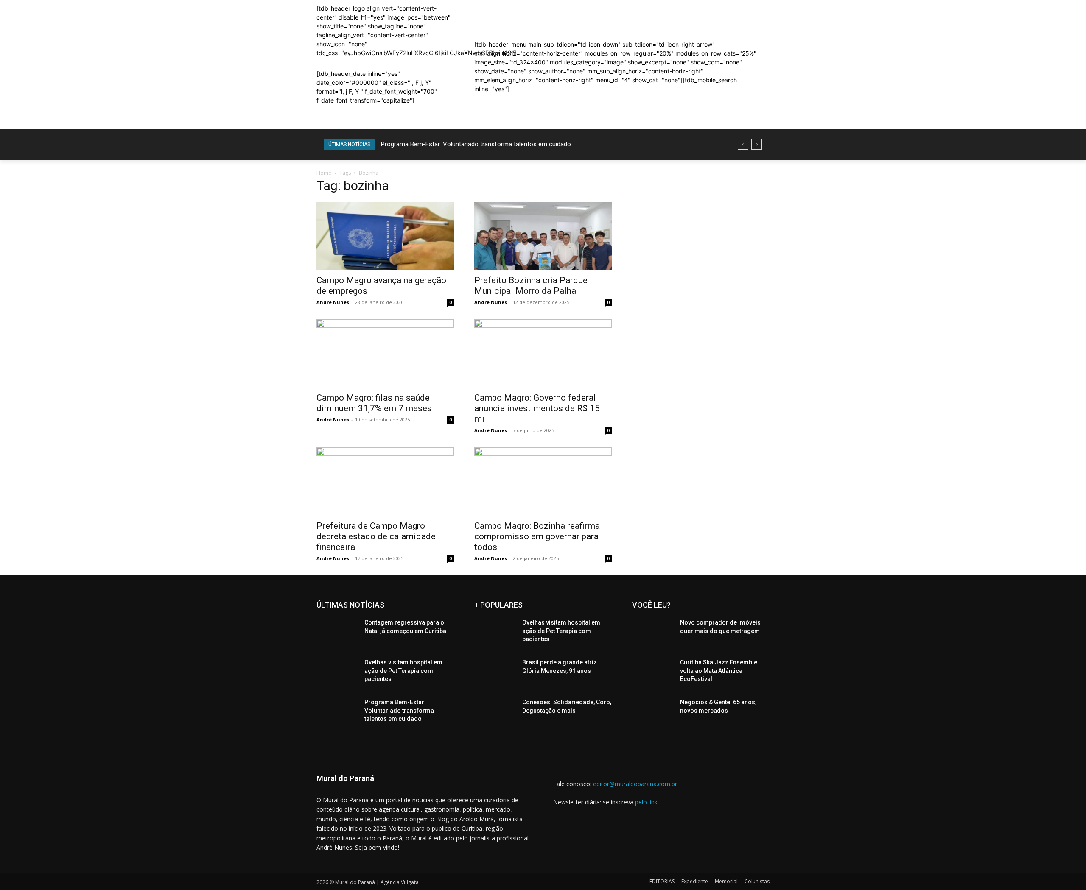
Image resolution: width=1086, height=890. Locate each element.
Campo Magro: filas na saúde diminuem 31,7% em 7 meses (374, 403)
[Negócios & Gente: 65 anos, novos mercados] (652, 712)
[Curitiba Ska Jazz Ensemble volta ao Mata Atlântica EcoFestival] (652, 672)
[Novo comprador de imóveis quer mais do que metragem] (652, 633)
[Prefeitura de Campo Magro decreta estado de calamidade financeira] (385, 481)
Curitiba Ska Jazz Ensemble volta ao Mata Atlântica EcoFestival (718, 670)
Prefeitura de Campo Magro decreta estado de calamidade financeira (376, 536)
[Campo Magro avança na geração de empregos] (385, 236)
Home (323, 172)
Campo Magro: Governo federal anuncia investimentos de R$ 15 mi (537, 408)
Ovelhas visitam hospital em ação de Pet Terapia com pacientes (403, 670)
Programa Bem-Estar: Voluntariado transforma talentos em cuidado (476, 144)
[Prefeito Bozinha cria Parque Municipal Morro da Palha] (543, 236)
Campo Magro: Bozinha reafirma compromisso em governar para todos (537, 536)
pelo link (646, 802)
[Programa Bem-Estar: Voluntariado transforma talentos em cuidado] (337, 712)
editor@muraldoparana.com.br (635, 784)
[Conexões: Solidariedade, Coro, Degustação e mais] (494, 712)
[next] (756, 144)
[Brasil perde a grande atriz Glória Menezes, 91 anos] (494, 672)
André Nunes (332, 302)
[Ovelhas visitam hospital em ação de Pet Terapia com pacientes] (337, 672)
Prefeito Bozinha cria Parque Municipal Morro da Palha (531, 285)
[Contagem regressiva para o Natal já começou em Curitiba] (337, 633)
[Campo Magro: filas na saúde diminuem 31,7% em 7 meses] (385, 353)
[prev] (743, 144)
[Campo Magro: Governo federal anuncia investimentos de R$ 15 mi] (543, 353)
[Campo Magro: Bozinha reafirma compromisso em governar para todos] (543, 481)
